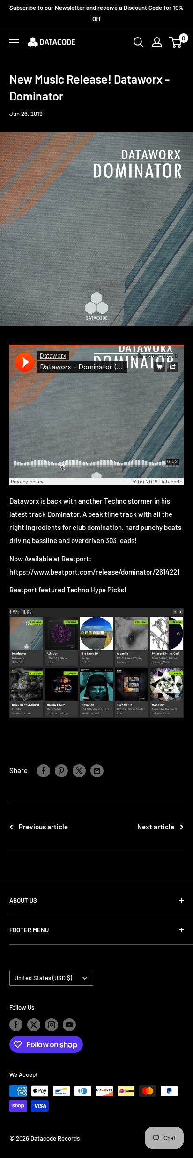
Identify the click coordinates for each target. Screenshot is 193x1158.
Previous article (43, 826)
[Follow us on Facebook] (15, 1024)
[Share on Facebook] (43, 770)
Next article (155, 826)
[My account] (157, 42)
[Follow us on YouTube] (69, 1024)
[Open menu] (14, 42)
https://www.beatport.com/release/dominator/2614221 (94, 571)
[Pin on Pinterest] (61, 770)
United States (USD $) (43, 978)
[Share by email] (97, 770)
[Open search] (139, 42)
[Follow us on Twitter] (33, 1024)
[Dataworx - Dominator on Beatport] (96, 608)
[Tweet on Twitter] (79, 770)
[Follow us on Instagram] (51, 1024)
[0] (176, 42)
